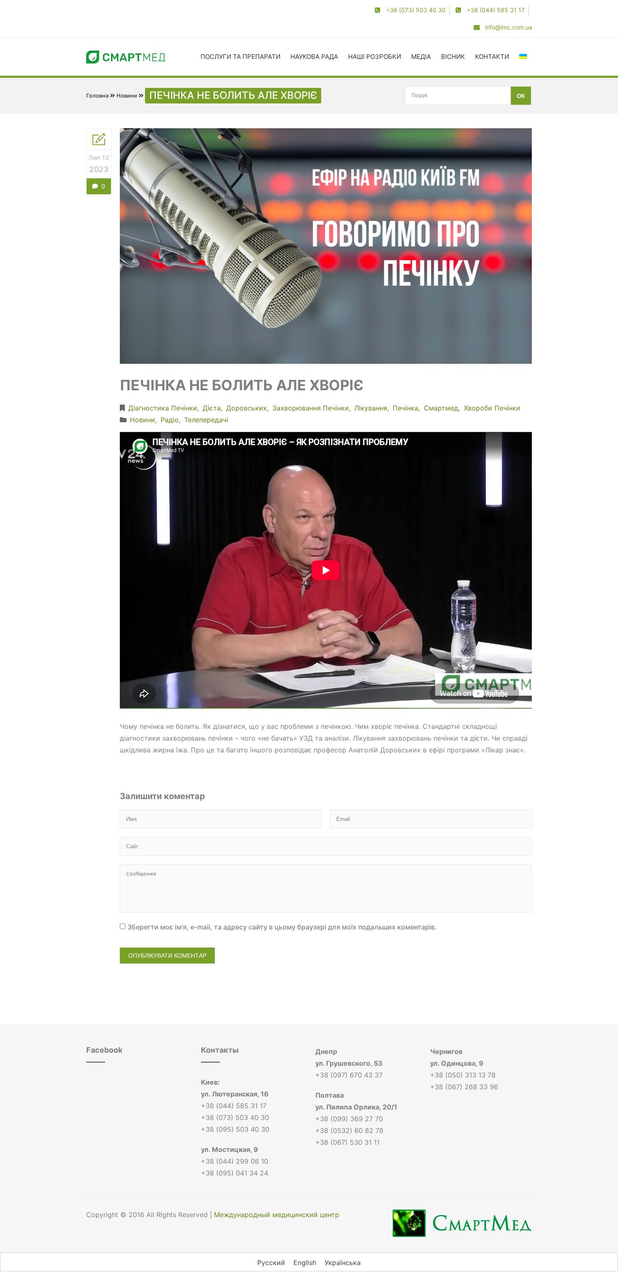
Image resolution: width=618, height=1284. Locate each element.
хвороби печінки (492, 408)
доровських (246, 408)
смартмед (441, 408)
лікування (370, 408)
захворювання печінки (310, 408)
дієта (212, 408)
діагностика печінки (162, 408)
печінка (405, 408)
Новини (126, 95)
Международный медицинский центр (276, 1214)
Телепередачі (206, 420)
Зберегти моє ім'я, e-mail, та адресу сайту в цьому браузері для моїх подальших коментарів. (282, 927)
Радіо (170, 420)
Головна (97, 95)
